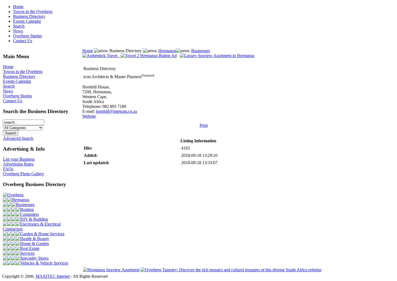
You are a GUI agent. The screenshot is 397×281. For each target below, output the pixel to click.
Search (19, 26)
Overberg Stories (27, 36)
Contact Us (22, 40)
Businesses (25, 204)
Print (204, 125)
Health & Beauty (34, 238)
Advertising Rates (18, 164)
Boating (27, 209)
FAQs (8, 169)
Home (18, 6)
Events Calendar (27, 21)
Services (27, 253)
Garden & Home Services (42, 234)
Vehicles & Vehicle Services (44, 263)
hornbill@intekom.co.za (116, 111)
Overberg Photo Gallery (23, 173)
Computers (29, 214)
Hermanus (20, 199)
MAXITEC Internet (53, 276)
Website (89, 116)
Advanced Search (18, 138)
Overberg (15, 195)
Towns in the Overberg (32, 11)
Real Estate (29, 248)
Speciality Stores (34, 258)
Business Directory (29, 16)
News (18, 31)
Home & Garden (34, 243)
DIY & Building (34, 219)
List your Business (19, 159)
